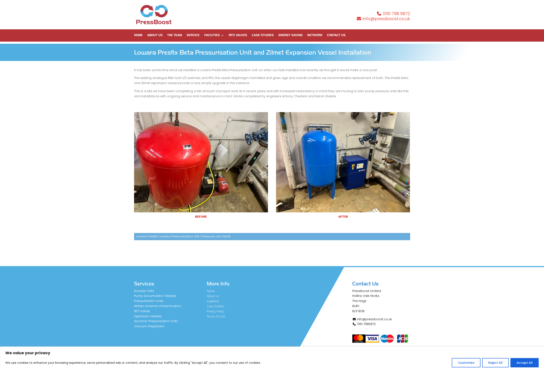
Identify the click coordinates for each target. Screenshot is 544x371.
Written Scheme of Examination (157, 306)
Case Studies (263, 35)
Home (138, 35)
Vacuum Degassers (149, 326)
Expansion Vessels (148, 316)
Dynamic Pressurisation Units (156, 321)
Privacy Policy (215, 311)
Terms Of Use (216, 316)
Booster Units (144, 291)
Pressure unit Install (215, 236)
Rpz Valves (238, 35)
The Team (174, 35)
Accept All (525, 363)
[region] (272, 359)
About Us (155, 35)
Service (193, 35)
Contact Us (336, 35)
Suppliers (213, 301)
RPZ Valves (142, 311)
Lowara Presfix (146, 236)
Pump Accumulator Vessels (155, 296)
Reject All (495, 363)
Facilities (212, 35)
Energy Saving (290, 35)
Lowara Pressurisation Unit (179, 236)
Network (314, 35)
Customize (466, 363)
